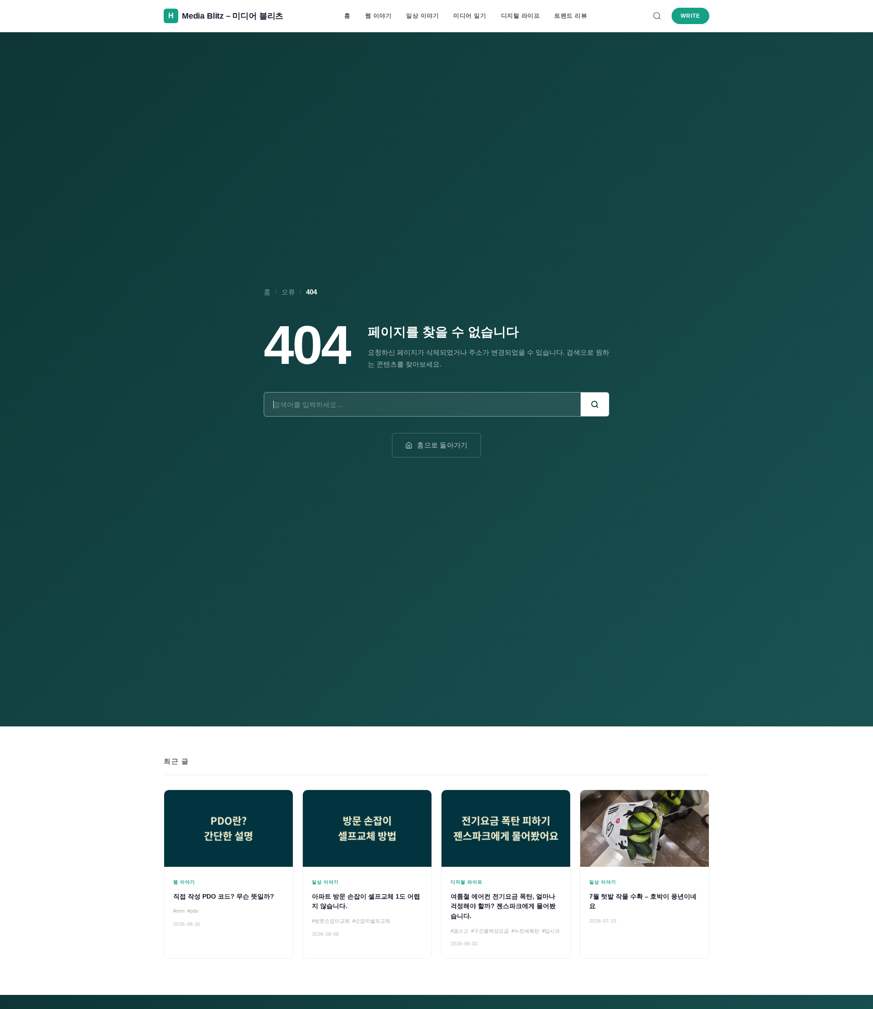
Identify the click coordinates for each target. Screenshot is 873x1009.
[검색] (657, 16)
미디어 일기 (469, 15)
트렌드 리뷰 (570, 15)
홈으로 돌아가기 (442, 445)
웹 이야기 (378, 15)
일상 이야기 (422, 15)
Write (690, 16)
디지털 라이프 (520, 15)
